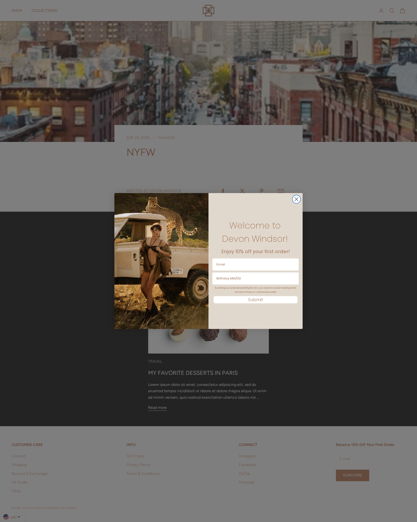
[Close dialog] (296, 199)
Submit (255, 300)
